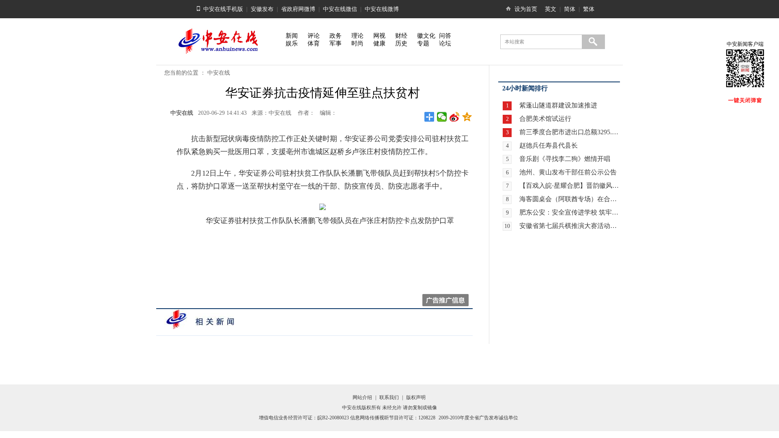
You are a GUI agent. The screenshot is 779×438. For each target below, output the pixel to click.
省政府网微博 (298, 9)
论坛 (445, 43)
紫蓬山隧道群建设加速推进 (558, 105)
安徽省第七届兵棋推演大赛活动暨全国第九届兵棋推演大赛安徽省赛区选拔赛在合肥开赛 (569, 225)
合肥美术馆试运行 (545, 118)
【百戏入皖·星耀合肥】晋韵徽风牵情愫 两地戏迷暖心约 (569, 185)
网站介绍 (362, 397)
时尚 (357, 43)
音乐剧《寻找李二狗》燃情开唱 (564, 158)
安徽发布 (262, 9)
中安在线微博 (382, 9)
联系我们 (389, 397)
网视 (379, 35)
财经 (401, 35)
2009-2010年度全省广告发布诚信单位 (478, 418)
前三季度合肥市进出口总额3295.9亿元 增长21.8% (569, 132)
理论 (357, 35)
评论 (314, 35)
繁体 (588, 9)
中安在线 (218, 73)
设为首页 (525, 9)
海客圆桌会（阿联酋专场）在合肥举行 (569, 198)
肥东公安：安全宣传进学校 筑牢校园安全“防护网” (569, 212)
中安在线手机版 (223, 9)
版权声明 (416, 397)
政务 (335, 35)
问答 (445, 35)
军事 (335, 43)
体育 (314, 43)
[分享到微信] (442, 117)
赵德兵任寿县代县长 (548, 145)
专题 (423, 43)
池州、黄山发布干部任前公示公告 (568, 172)
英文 (550, 9)
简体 (569, 9)
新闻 (292, 35)
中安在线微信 (340, 9)
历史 (401, 43)
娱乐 (292, 43)
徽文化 (426, 35)
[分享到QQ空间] (467, 117)
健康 (379, 43)
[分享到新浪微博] (455, 117)
